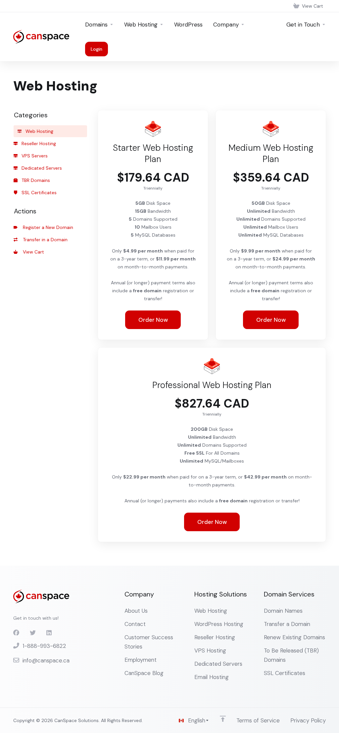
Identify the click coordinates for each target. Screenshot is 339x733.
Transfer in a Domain (44, 240)
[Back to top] (223, 718)
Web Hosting (38, 131)
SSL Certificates (38, 193)
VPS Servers (34, 156)
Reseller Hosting (38, 143)
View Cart (32, 252)
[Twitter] (32, 633)
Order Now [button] (153, 319)
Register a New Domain (46, 227)
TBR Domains (35, 180)
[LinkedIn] (49, 633)
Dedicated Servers (41, 168)
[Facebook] (16, 633)
